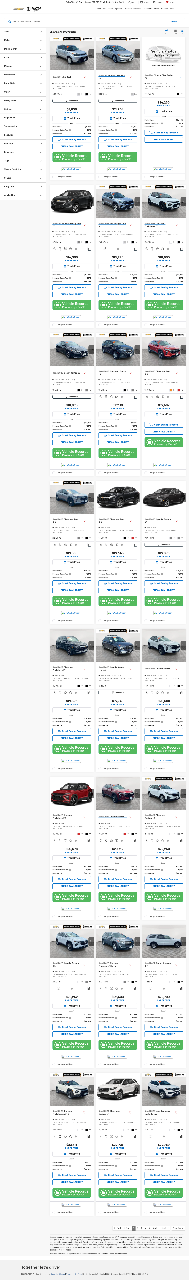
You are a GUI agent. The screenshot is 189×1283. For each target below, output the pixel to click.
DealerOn (54, 1274)
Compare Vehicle (65, 177)
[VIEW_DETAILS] (163, 53)
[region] (71, 130)
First (118, 1228)
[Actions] (89, 77)
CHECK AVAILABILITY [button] (72, 146)
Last (165, 1228)
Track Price (73, 118)
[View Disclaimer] (76, 249)
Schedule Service (151, 9)
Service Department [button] (133, 9)
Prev (127, 1228)
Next (155, 1228)
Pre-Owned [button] (108, 9)
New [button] (99, 9)
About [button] (172, 9)
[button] (91, 53)
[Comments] (89, 249)
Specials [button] (118, 9)
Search (174, 21)
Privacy (68, 1274)
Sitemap (62, 1274)
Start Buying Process (74, 139)
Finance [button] (164, 9)
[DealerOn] (27, 1274)
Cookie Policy (77, 1274)
